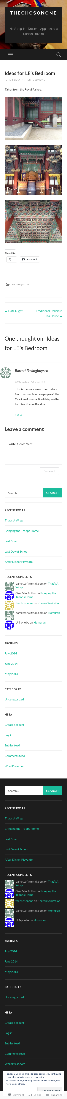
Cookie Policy (18, 1083)
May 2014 (11, 673)
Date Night (14, 311)
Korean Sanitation (49, 603)
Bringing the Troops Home (22, 530)
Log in (8, 735)
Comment (49, 471)
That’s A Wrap (14, 520)
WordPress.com (15, 766)
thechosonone (33, 13)
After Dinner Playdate (19, 561)
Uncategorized (21, 284)
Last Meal (11, 541)
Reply (19, 414)
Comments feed (15, 755)
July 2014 (11, 653)
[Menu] (10, 54)
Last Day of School (16, 551)
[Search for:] (33, 492)
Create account (14, 724)
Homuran (54, 612)
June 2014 (11, 663)
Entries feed (12, 745)
